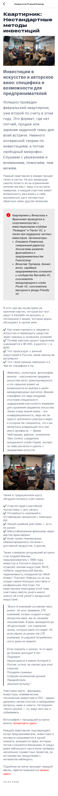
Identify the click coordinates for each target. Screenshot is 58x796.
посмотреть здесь (24, 723)
